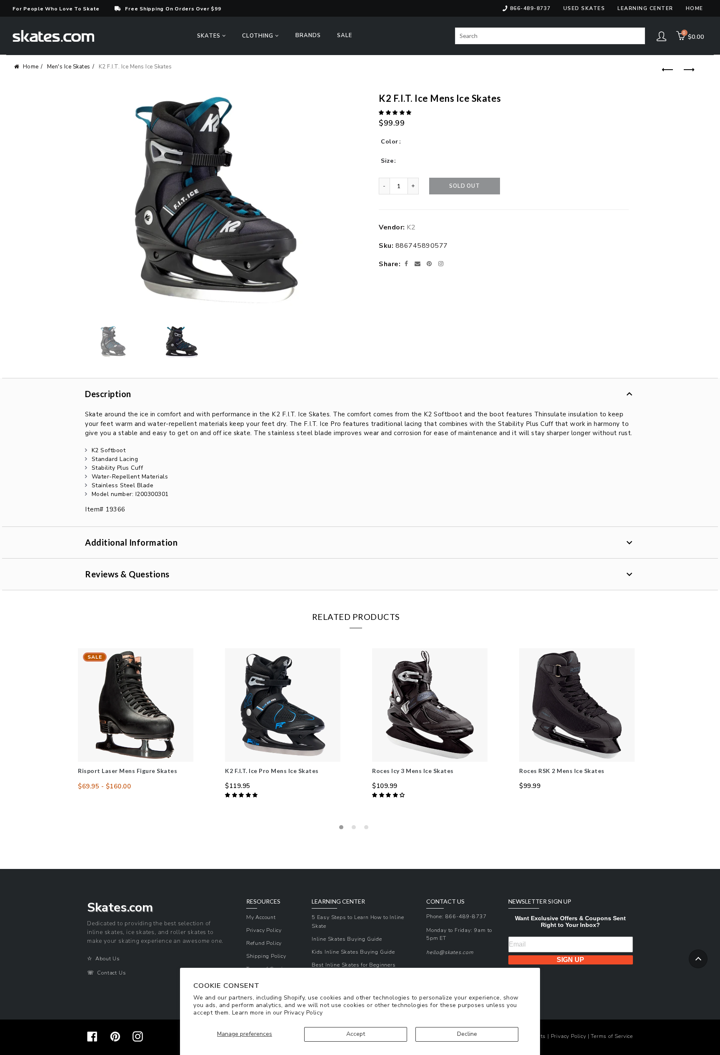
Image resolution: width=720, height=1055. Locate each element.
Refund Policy (264, 943)
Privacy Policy (303, 1013)
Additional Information (131, 542)
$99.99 (529, 786)
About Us (107, 958)
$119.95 (237, 786)
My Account (261, 917)
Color (389, 142)
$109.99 (385, 786)
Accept (355, 1034)
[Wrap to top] (698, 958)
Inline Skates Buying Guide (347, 938)
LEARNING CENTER (338, 901)
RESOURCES (263, 901)
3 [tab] (368, 829)
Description (108, 394)
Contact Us (111, 972)
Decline (467, 1034)
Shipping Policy (266, 955)
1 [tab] (343, 829)
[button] (396, 112)
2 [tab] (356, 829)
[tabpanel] (135, 719)
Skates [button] (209, 36)
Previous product (666, 70)
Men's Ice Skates (68, 67)
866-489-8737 (530, 8)
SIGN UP (570, 959)
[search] (550, 36)
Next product (687, 70)
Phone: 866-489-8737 (456, 916)
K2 (411, 227)
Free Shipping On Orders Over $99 (173, 8)
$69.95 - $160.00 (104, 786)
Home (694, 8)
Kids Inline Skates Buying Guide (353, 951)
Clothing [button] (258, 36)
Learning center (645, 8)
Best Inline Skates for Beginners (354, 964)
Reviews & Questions (127, 574)
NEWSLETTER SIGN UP (539, 901)
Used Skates (584, 8)
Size (387, 161)
